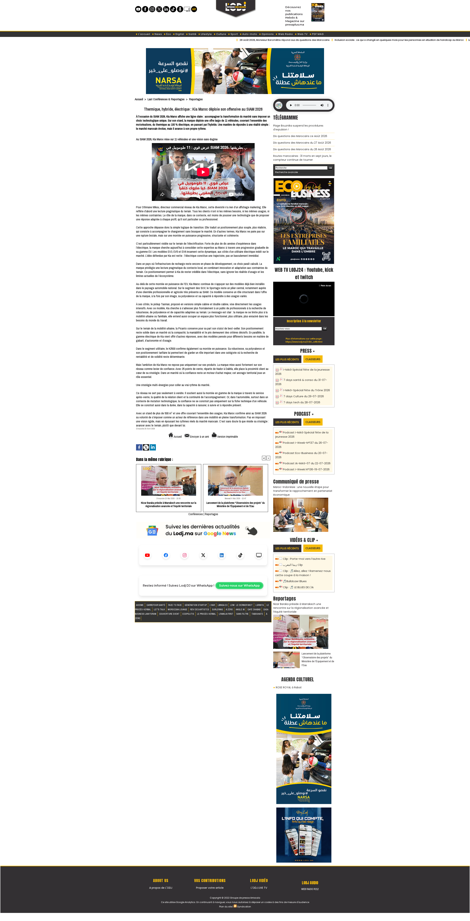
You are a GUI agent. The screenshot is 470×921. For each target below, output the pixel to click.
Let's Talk (159, 609)
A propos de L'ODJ (160, 888)
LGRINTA (260, 605)
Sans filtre (242, 613)
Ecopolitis (188, 613)
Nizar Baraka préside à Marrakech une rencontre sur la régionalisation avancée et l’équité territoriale (168, 504)
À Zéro (229, 609)
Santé (192, 34)
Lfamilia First (226, 613)
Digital (179, 34)
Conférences (195, 514)
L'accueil (144, 34)
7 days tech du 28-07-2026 (301, 402)
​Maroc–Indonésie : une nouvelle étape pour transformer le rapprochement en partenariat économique (302, 491)
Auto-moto (249, 34)
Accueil (139, 99)
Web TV (302, 34)
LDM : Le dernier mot (241, 605)
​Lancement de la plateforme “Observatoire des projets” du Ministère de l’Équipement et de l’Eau (235, 504)
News (158, 34)
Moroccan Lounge (178, 609)
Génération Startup (196, 605)
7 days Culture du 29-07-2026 (303, 396)
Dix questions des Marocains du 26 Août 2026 (302, 149)
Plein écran (326, 285)
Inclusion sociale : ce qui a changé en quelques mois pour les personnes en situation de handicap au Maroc (366, 40)
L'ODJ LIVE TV (259, 888)
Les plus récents (287, 359)
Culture (221, 34)
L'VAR (212, 605)
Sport (234, 34)
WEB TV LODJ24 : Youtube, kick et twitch (304, 273)
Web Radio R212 (310, 889)
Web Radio (285, 34)
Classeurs (313, 359)
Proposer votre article (210, 888)
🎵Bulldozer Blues (295, 581)
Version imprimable (227, 437)
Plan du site (225, 906)
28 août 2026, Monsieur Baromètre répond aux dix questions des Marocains (252, 40)
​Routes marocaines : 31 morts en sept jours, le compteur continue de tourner (302, 158)
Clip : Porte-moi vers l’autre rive (304, 559)
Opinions (267, 34)
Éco (168, 34)
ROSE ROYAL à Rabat (289, 687)
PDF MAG (317, 34)
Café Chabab (254, 609)
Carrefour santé (156, 605)
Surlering (217, 609)
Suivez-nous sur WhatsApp (239, 585)
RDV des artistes (200, 609)
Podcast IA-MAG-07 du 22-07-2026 (306, 463)
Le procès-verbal (206, 613)
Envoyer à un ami (199, 437)
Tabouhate (258, 613)
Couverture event (169, 613)
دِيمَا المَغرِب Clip (293, 565)
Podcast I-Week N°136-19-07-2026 (306, 469)
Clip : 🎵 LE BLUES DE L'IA (298, 587)
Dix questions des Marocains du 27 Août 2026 (302, 143)
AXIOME (140, 605)
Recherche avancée (286, 172)
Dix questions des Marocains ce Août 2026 (300, 136)
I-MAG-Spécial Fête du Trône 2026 (306, 390)
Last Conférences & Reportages (166, 99)
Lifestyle (206, 34)
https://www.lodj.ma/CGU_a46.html (303, 341)
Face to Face (175, 605)
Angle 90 (240, 609)
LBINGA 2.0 (223, 605)
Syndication (244, 906)
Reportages (196, 99)
